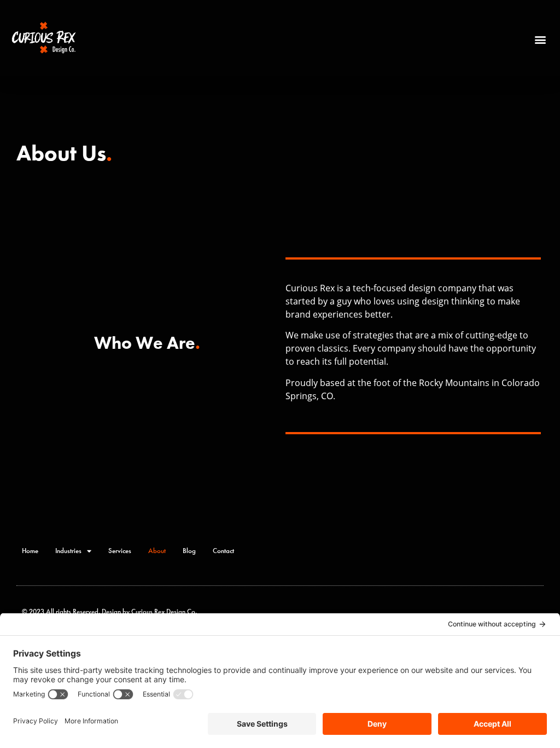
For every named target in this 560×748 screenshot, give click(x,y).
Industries (68, 550)
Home (30, 550)
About (157, 550)
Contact (223, 550)
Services (119, 550)
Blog (189, 550)
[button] (540, 39)
